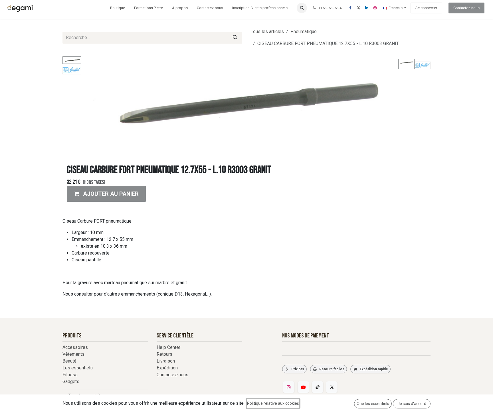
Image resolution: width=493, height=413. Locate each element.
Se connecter (426, 8)
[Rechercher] (235, 38)
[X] (358, 8)
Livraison (166, 361)
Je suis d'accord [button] (411, 403)
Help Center (168, 347)
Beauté (69, 361)
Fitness (70, 374)
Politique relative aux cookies (273, 403)
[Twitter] (332, 387)
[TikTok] (317, 387)
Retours (164, 354)
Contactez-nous (466, 8)
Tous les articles (267, 31)
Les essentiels (77, 368)
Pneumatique (303, 31)
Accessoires (75, 347)
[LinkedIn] (366, 8)
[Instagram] (375, 8)
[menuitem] (118, 8)
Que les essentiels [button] (373, 403)
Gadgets (70, 381)
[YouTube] (303, 387)
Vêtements (73, 354)
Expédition (167, 368)
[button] (302, 8)
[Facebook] (350, 8)
